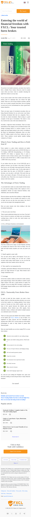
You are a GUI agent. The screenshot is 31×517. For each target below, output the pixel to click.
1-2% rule (5, 459)
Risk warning (24, 490)
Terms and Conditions (11, 490)
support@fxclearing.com (8, 496)
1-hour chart (13, 459)
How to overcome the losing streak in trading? (13, 399)
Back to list (5, 15)
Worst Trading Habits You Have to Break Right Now (15, 397)
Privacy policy (18, 490)
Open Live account (15, 451)
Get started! (15, 383)
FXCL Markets (15, 317)
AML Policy (3, 493)
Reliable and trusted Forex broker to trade (12, 396)
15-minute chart (23, 459)
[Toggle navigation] (28, 2)
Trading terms (3, 490)
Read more (15, 436)
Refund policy (9, 493)
